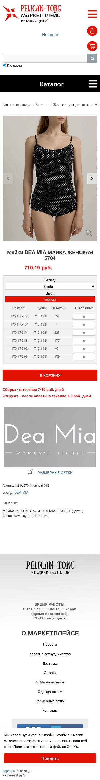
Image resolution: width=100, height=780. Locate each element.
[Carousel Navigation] (50, 178)
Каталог (41, 104)
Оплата (50, 672)
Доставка (50, 663)
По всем (14, 65)
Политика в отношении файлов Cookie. (46, 746)
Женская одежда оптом (71, 104)
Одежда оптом (50, 691)
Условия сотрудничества (50, 653)
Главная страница (16, 104)
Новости (50, 34)
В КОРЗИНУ (50, 375)
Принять (50, 758)
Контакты (50, 710)
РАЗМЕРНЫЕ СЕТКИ (55, 472)
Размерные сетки (50, 700)
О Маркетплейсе (50, 681)
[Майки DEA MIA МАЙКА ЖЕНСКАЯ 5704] (89, 231)
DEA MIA (21, 492)
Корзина (9, 771)
